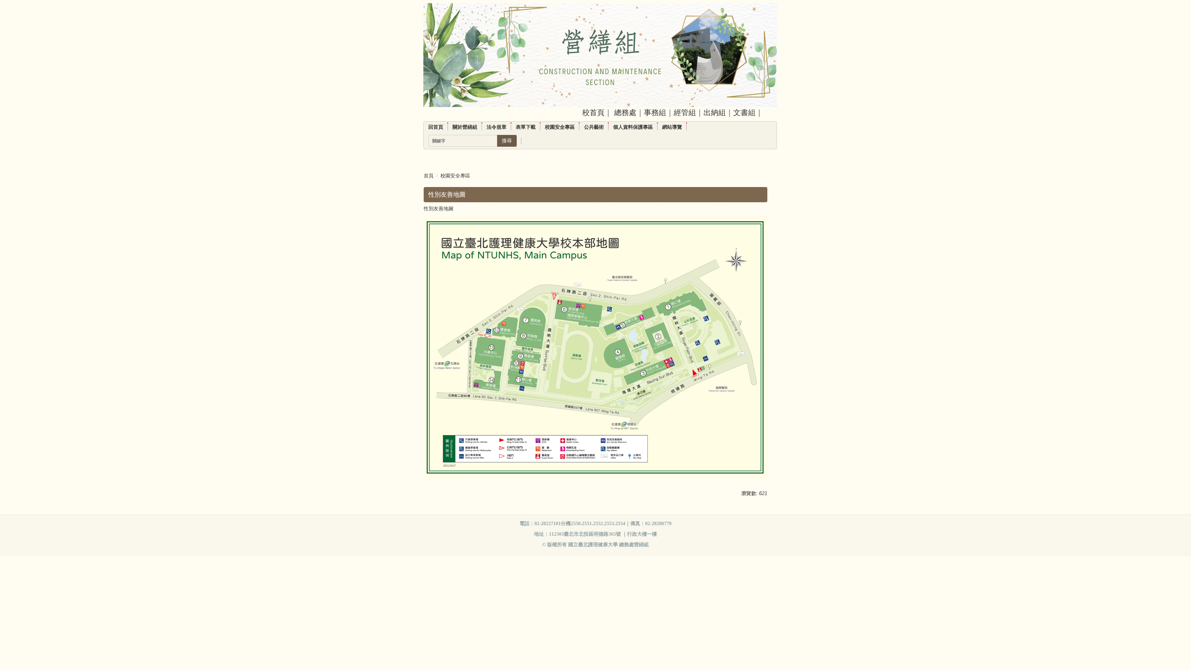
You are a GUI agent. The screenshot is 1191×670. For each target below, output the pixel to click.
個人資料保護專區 (633, 127)
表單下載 (526, 127)
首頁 (429, 175)
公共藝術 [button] (594, 127)
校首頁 (593, 112)
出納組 (714, 112)
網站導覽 (672, 127)
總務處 (625, 112)
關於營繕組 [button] (465, 127)
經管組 (685, 112)
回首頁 (435, 127)
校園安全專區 (560, 127)
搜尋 (507, 140)
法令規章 (496, 127)
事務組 (655, 112)
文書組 (744, 112)
